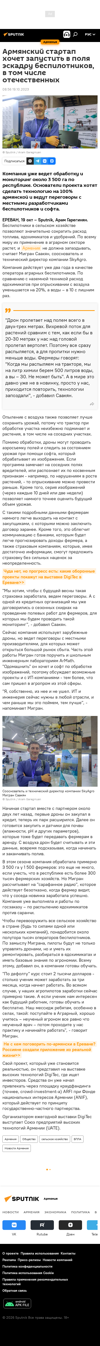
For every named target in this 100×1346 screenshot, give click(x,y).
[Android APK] (17, 1304)
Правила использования (40, 1253)
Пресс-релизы (29, 1260)
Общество (29, 1139)
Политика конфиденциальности (27, 1266)
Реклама (9, 1260)
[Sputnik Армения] (14, 36)
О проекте (10, 1253)
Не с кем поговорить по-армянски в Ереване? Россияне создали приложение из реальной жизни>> (49, 1049)
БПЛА (77, 1139)
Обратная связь (14, 1290)
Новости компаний (57, 1260)
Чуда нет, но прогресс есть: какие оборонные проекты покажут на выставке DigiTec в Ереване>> (49, 576)
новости (10, 1212)
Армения (31, 248)
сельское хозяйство (55, 1139)
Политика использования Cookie (28, 1273)
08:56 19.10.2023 (15, 89)
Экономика (55, 1212)
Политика (80, 1212)
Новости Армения (17, 1148)
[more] (92, 404)
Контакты (68, 1253)
